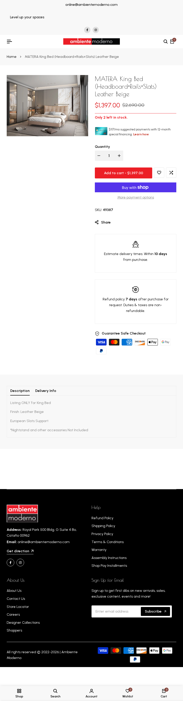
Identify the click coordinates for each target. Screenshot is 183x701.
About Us (14, 590)
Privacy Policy (102, 534)
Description (20, 391)
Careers (13, 614)
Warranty (99, 550)
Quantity (102, 146)
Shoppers (14, 630)
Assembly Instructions (109, 558)
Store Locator (18, 607)
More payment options (135, 197)
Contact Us (16, 598)
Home (12, 56)
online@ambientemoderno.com (91, 4)
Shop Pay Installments (109, 565)
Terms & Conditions (108, 542)
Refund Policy (102, 518)
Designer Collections (23, 622)
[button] (159, 172)
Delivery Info (45, 391)
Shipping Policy (103, 526)
